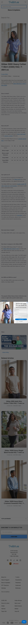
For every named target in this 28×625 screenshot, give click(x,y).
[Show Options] (26, 317)
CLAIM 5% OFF (21, 319)
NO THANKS (21, 321)
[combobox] (21, 317)
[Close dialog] (27, 302)
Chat (24, 621)
